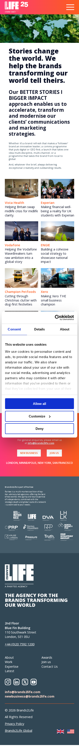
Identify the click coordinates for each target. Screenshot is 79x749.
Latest (9, 671)
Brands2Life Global (18, 730)
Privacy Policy (14, 724)
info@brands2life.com (41, 443)
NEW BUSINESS (29, 453)
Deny (39, 428)
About (9, 657)
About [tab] (65, 329)
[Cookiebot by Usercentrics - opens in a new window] (56, 317)
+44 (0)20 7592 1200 (19, 644)
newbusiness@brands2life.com (29, 696)
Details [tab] (39, 329)
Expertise (11, 666)
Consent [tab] (14, 329)
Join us (46, 662)
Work (8, 662)
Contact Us (49, 666)
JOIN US (54, 453)
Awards (46, 657)
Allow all (39, 404)
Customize (37, 416)
